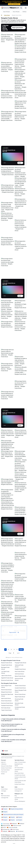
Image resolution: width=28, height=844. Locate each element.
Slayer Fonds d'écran (20, 696)
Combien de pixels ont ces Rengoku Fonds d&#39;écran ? (12, 735)
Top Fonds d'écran (5, 769)
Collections (3, 764)
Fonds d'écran (7, 15)
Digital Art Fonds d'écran (7, 678)
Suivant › (21, 649)
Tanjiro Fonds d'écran (6, 710)
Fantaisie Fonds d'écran (7, 705)
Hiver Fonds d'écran (19, 671)
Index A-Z (3, 762)
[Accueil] (1, 15)
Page (10, 653)
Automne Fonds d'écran (7, 680)
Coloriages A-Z (18, 790)
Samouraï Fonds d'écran (19, 679)
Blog (16, 795)
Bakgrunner (12, 831)
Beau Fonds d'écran (19, 773)
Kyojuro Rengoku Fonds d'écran (20, 691)
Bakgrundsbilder (6, 825)
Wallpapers (14, 823)
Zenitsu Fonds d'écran (20, 685)
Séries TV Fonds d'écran (20, 762)
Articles (3, 773)
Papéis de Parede (17, 825)
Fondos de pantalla (12, 827)
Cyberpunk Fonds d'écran (19, 665)
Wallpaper (22, 823)
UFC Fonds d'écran (19, 767)
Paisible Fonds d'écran (20, 669)
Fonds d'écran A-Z (19, 789)
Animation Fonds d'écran (19, 704)
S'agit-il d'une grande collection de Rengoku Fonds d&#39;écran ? (13, 719)
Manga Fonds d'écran (6, 692)
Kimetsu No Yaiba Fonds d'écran (7, 695)
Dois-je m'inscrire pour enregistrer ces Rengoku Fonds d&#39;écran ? (11, 725)
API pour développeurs (20, 801)
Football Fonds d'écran (20, 775)
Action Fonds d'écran (6, 700)
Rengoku (5, 809)
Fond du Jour (4, 771)
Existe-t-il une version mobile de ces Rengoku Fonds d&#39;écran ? (13, 730)
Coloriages (3, 790)
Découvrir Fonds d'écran (6, 766)
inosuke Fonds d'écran (20, 688)
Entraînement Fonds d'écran (20, 708)
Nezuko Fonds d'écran (6, 662)
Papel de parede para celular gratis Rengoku (13, 814)
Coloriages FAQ (4, 797)
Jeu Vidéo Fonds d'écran (5, 672)
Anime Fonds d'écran (6, 689)
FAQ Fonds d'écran (5, 795)
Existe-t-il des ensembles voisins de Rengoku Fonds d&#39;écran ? (13, 740)
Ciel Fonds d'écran (19, 673)
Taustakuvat (20, 831)
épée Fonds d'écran (6, 698)
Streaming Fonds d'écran (19, 699)
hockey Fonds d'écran (20, 784)
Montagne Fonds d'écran (5, 668)
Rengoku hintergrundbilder (17, 809)
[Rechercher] (21, 7)
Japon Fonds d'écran (6, 675)
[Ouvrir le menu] (25, 7)
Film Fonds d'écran (5, 707)
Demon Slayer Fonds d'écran (6, 686)
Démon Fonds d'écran (20, 694)
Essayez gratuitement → (14, 4)
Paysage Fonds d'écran (20, 662)
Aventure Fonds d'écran (7, 703)
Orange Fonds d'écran (6, 665)
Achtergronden (6, 829)
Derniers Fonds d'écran (6, 768)
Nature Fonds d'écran (20, 676)
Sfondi (4, 827)
